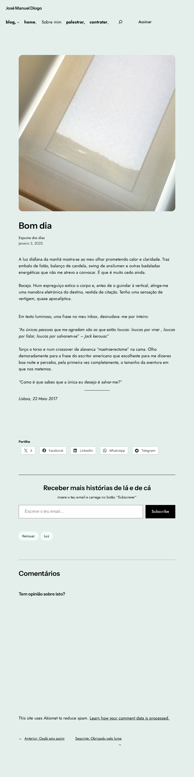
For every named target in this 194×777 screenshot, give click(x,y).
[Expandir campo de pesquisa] (120, 22)
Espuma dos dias (32, 237)
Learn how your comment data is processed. (129, 718)
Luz (46, 536)
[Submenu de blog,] (18, 22)
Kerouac (28, 536)
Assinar (145, 22)
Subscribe (160, 511)
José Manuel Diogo (24, 8)
